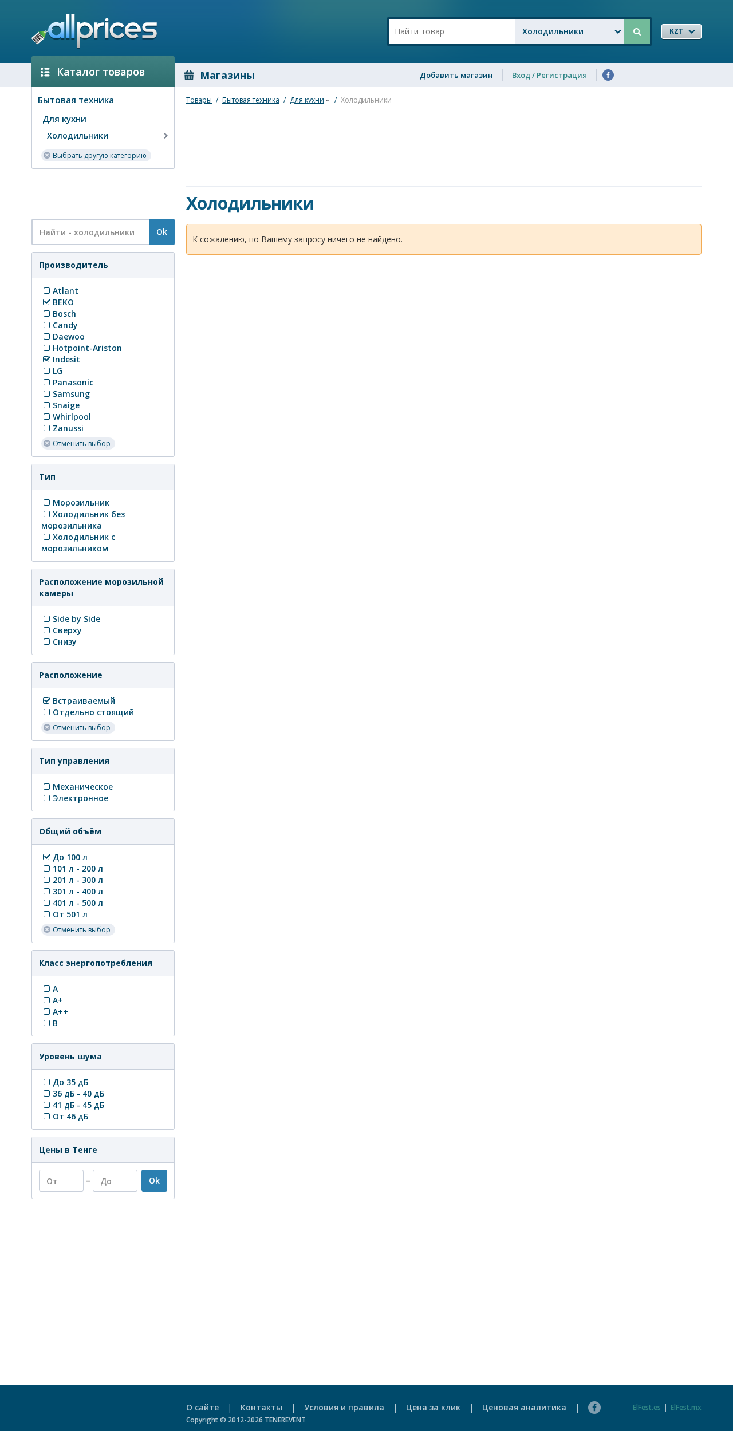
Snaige (66, 405)
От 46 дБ (70, 1116)
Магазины (227, 75)
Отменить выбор (82, 443)
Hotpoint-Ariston (87, 347)
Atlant (65, 290)
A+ (58, 1000)
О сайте (202, 1407)
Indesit (66, 359)
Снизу (65, 641)
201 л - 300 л (78, 879)
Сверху (67, 630)
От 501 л (70, 914)
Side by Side (76, 618)
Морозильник (81, 502)
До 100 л (70, 856)
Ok (161, 231)
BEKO (63, 302)
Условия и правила (344, 1407)
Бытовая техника (76, 99)
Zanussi (68, 428)
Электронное (80, 798)
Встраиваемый (84, 700)
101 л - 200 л (78, 868)
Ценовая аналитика (524, 1407)
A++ (60, 1011)
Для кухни (64, 118)
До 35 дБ (70, 1082)
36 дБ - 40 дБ (78, 1093)
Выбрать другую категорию (100, 155)
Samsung (71, 393)
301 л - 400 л (78, 891)
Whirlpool (72, 416)
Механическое (83, 786)
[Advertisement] (98, 193)
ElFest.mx (686, 1407)
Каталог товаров (101, 71)
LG (57, 370)
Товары (199, 100)
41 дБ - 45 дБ (78, 1104)
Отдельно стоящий (93, 712)
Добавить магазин (456, 75)
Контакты (261, 1407)
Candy (65, 325)
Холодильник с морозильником (78, 542)
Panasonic (73, 382)
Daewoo (69, 336)
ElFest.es (647, 1407)
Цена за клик (433, 1407)
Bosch (64, 313)
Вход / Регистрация (549, 75)
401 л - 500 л (78, 902)
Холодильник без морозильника (83, 519)
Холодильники (77, 135)
